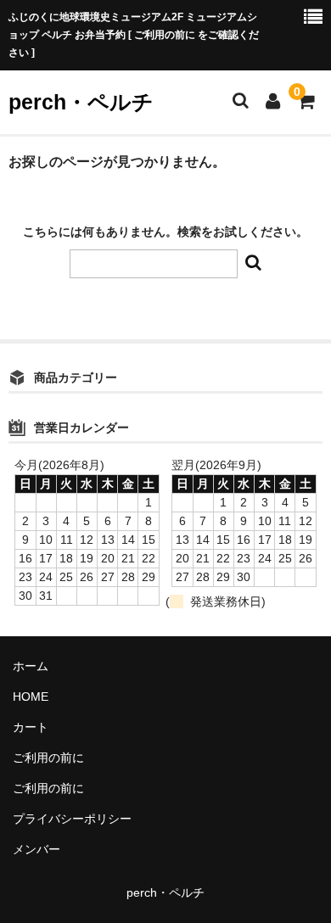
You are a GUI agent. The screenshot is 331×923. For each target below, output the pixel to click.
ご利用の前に (48, 757)
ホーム (30, 666)
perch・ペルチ (81, 102)
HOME (30, 696)
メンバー (36, 849)
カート (30, 727)
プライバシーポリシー (72, 818)
